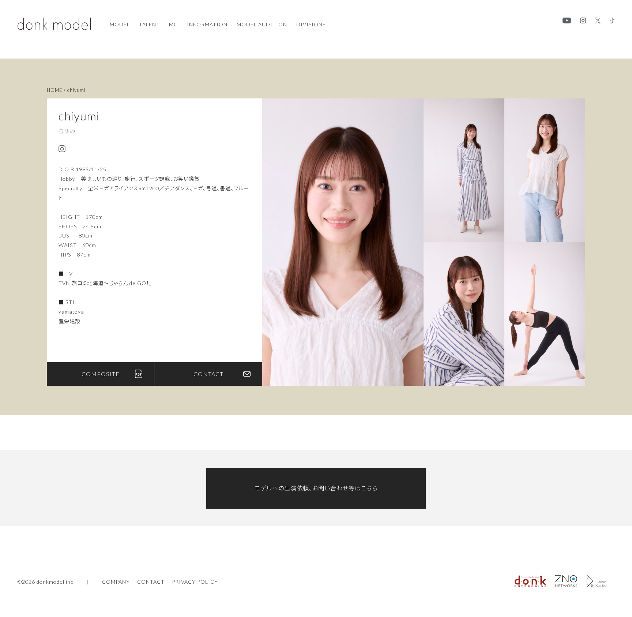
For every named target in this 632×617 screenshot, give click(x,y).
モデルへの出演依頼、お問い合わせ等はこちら (316, 488)
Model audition (262, 24)
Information (207, 24)
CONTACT (208, 373)
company (116, 581)
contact (151, 581)
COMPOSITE (101, 373)
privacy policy (195, 581)
